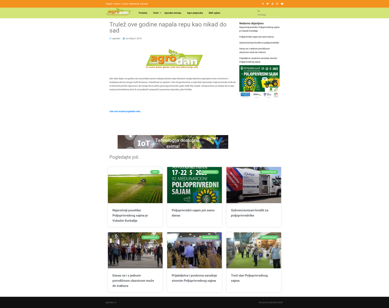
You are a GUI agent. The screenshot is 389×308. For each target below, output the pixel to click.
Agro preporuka (195, 13)
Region (109, 4)
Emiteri (117, 4)
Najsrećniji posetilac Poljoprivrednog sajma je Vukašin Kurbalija (259, 29)
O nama (125, 4)
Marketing (134, 4)
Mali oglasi (214, 13)
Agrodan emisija (172, 13)
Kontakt (144, 4)
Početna (143, 13)
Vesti (155, 13)
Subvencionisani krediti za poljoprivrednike (259, 42)
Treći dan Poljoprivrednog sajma (249, 278)
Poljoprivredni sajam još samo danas (256, 37)
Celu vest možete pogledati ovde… (125, 111)
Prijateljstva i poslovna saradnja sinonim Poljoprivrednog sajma (258, 60)
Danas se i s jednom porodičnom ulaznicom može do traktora (254, 50)
